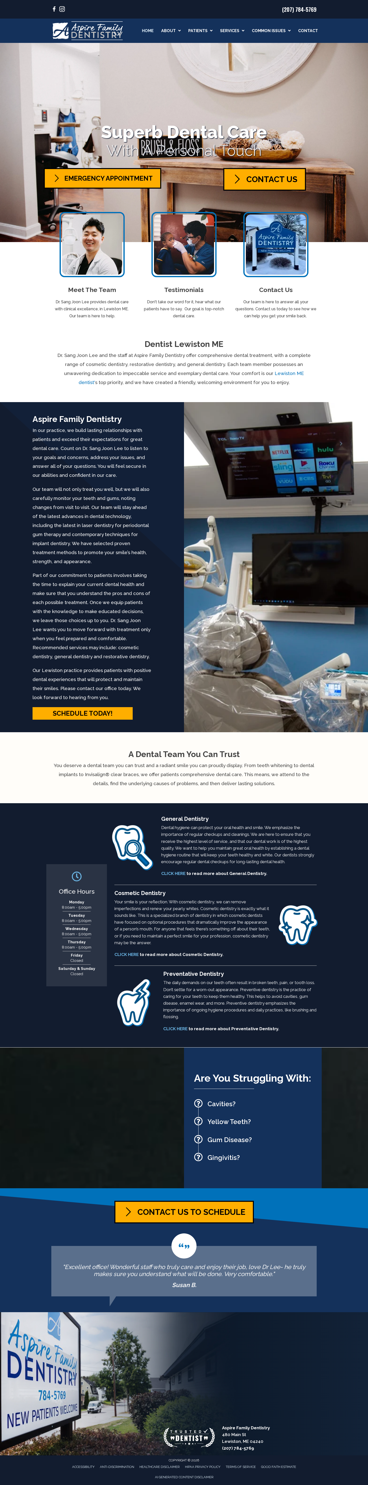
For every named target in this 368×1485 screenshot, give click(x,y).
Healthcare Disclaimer (159, 1467)
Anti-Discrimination (117, 1467)
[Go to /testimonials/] (184, 267)
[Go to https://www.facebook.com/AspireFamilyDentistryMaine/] (54, 10)
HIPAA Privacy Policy (203, 1467)
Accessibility (83, 1467)
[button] (83, 713)
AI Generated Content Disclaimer (184, 1477)
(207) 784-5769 (299, 9)
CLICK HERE (173, 873)
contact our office (97, 688)
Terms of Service (241, 1467)
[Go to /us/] (92, 267)
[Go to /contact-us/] (276, 267)
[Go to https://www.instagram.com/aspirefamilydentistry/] (62, 10)
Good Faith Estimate (278, 1467)
